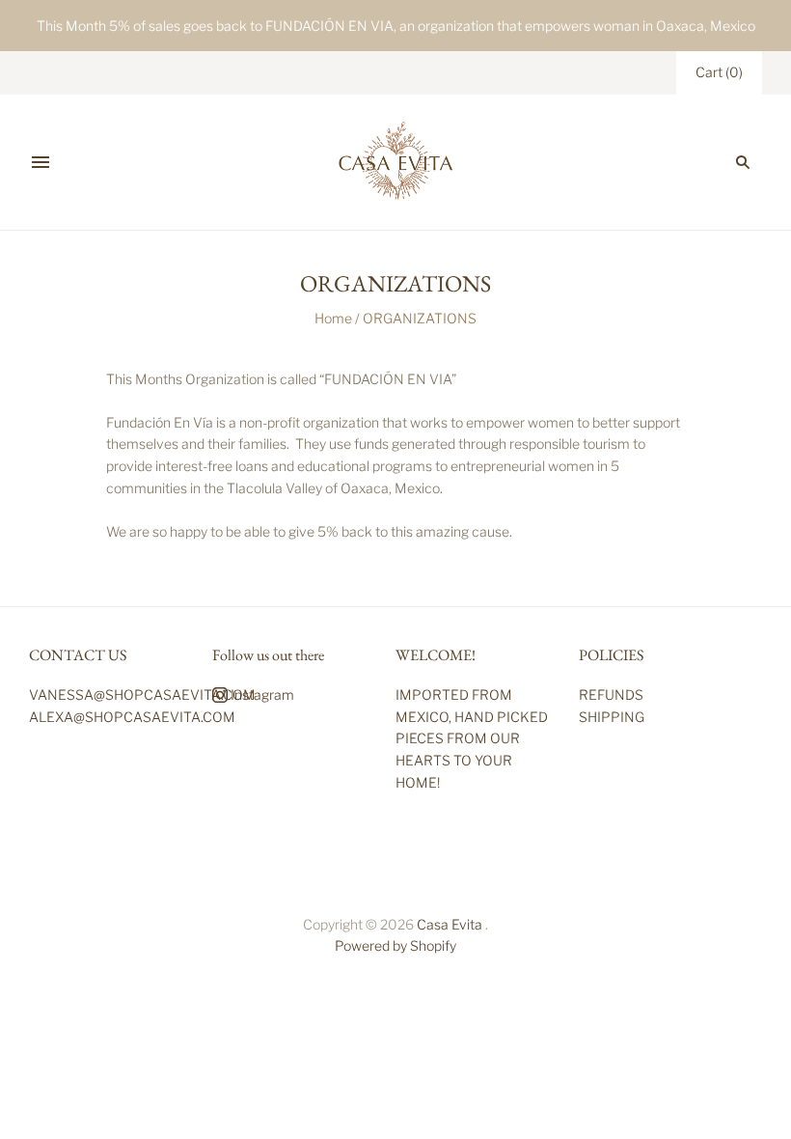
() (719, 72)
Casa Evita (449, 924)
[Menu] (40, 162)
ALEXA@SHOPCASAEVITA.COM (132, 716)
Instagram (261, 694)
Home (333, 318)
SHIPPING (611, 716)
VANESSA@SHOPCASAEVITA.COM (142, 694)
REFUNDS (611, 694)
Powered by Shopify (395, 945)
